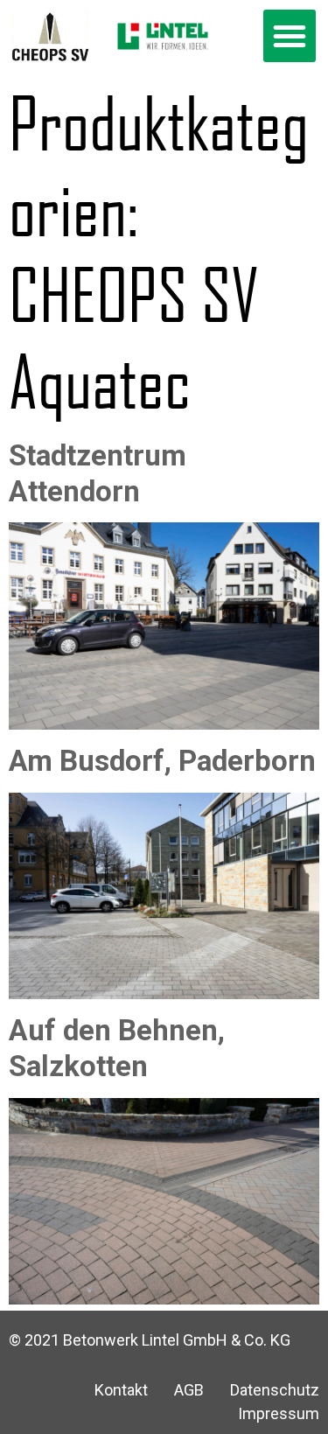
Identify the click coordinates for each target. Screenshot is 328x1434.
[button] (289, 36)
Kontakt (121, 1390)
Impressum (278, 1413)
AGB (189, 1390)
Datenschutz (274, 1390)
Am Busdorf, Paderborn (162, 761)
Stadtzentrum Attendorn (97, 473)
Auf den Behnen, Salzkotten (117, 1048)
